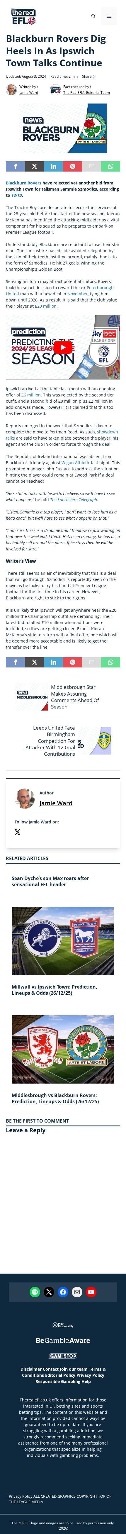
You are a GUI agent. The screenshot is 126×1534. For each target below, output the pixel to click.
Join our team (74, 1369)
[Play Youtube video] (63, 347)
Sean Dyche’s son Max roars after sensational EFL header (50, 881)
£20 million (46, 306)
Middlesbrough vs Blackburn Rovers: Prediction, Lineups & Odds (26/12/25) (55, 1098)
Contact (51, 1369)
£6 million (31, 395)
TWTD (16, 195)
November (77, 293)
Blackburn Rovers (23, 183)
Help (86, 1381)
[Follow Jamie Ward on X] (18, 833)
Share (87, 76)
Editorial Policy (60, 1375)
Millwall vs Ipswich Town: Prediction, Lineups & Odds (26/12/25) (54, 990)
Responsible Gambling (57, 1381)
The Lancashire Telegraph (73, 499)
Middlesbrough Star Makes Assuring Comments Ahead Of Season (75, 697)
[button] (93, 16)
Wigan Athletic (76, 462)
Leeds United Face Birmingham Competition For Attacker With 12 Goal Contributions (50, 740)
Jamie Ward (56, 803)
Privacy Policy (90, 1375)
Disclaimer (31, 1369)
